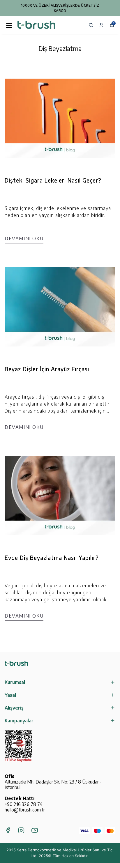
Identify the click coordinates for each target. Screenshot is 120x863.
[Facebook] (8, 830)
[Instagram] (21, 830)
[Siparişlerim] (101, 25)
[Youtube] (34, 830)
